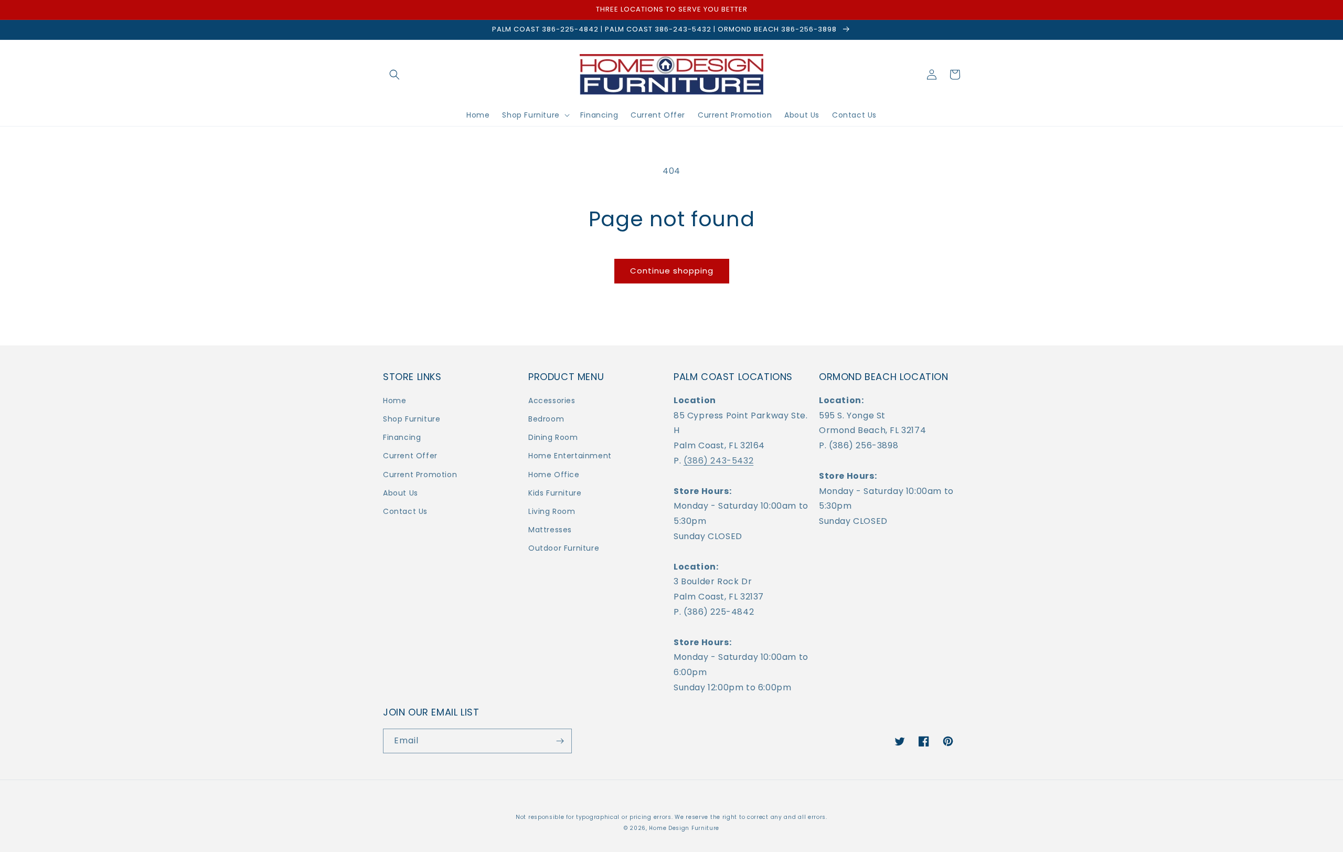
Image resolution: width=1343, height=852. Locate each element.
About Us (400, 493)
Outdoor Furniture (563, 548)
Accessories (551, 400)
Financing (402, 437)
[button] (394, 74)
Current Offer (410, 455)
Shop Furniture (411, 419)
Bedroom (546, 419)
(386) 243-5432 (718, 461)
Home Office (554, 474)
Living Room (551, 511)
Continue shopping (671, 270)
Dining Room (553, 437)
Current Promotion (420, 474)
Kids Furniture (554, 493)
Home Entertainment (570, 455)
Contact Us (405, 511)
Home (394, 400)
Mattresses (550, 529)
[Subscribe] (559, 741)
